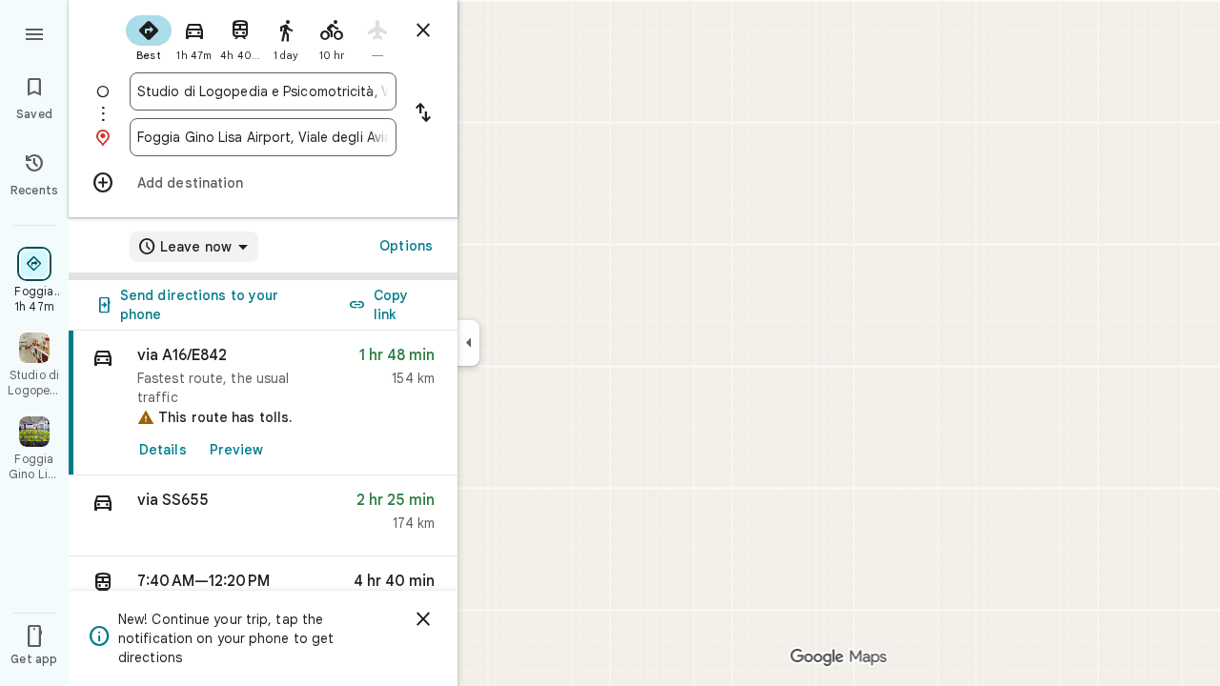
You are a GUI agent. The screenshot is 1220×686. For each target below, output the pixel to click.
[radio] (149, 36)
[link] (263, 403)
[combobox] (263, 91)
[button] (263, 515)
